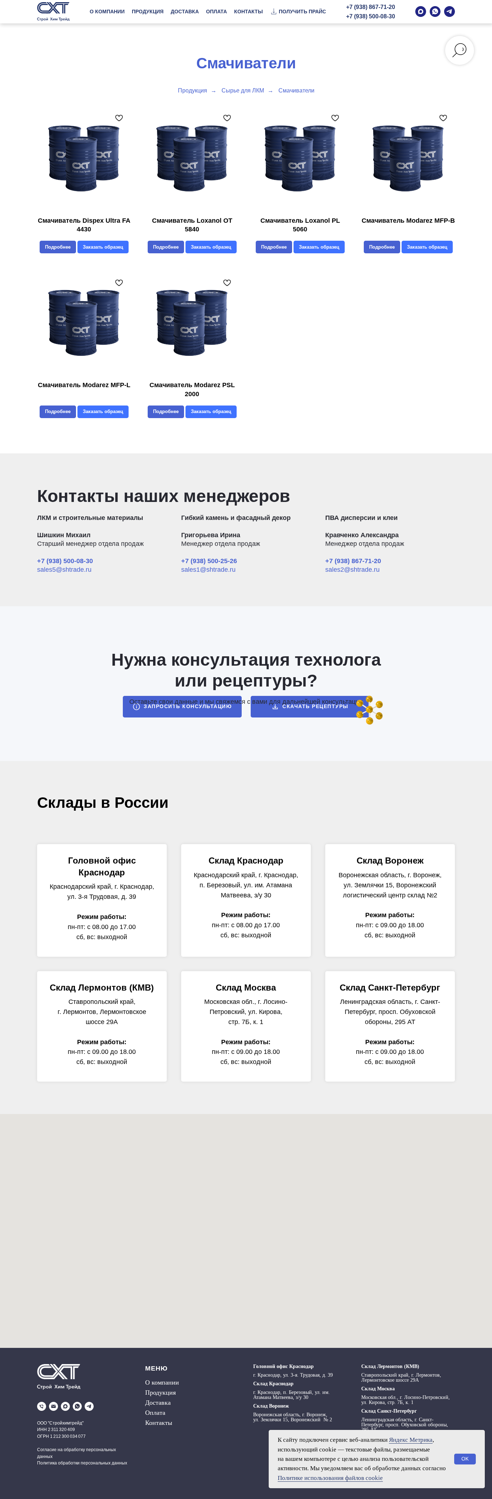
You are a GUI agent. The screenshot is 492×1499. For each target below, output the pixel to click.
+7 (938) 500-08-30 (370, 16)
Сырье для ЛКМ (243, 90)
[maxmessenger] (65, 1406)
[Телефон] (41, 1406)
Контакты (158, 1422)
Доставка (158, 1402)
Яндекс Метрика (411, 1439)
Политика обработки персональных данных (82, 1463)
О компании (162, 1382)
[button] (298, 12)
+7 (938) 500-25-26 (209, 561)
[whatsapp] (77, 1406)
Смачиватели (296, 90)
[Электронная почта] (53, 1406)
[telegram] (89, 1406)
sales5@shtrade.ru (64, 569)
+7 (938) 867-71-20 (370, 7)
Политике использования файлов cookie (330, 1478)
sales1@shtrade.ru (208, 569)
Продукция (192, 90)
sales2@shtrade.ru (352, 569)
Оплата (155, 1412)
